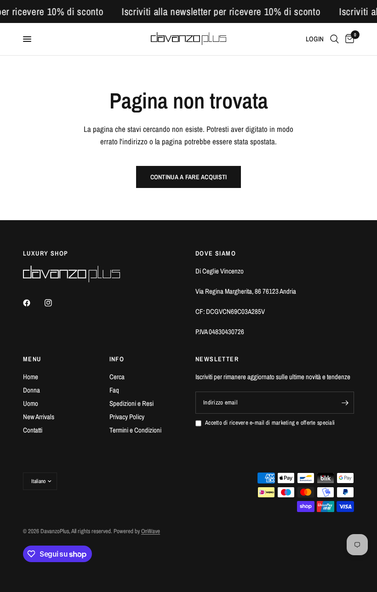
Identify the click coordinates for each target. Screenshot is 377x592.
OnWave (150, 531)
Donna (31, 390)
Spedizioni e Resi (131, 403)
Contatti (32, 430)
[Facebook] (33, 303)
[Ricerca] (334, 39)
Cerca (117, 376)
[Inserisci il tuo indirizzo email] (345, 403)
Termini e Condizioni (135, 430)
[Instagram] (55, 303)
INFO (117, 359)
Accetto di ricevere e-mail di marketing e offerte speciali (270, 423)
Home (30, 376)
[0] (348, 39)
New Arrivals (38, 416)
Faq (114, 390)
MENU (32, 359)
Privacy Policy (126, 416)
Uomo (30, 403)
